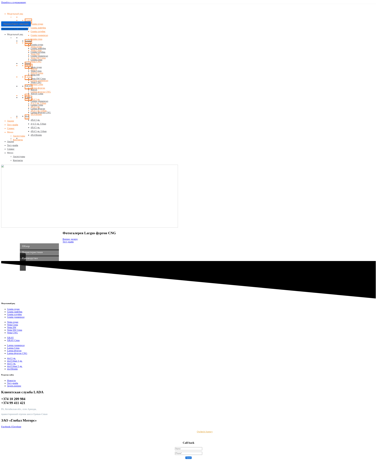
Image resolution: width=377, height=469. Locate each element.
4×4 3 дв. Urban (38, 124)
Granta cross (36, 39)
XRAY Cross (37, 93)
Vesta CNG (36, 61)
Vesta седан (36, 67)
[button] (70, 239)
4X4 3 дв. (35, 120)
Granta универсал (39, 35)
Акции (10, 121)
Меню (10, 132)
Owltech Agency (205, 431)
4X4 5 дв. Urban (39, 131)
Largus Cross (37, 84)
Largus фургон (38, 88)
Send (188, 458)
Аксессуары (19, 136)
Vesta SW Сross (38, 78)
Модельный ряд (15, 34)
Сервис (10, 128)
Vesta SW (35, 75)
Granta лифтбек (38, 28)
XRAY (34, 90)
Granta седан (37, 44)
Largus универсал (39, 101)
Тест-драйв (12, 124)
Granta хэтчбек (38, 31)
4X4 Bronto (36, 114)
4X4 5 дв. (35, 127)
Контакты (18, 139)
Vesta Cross (36, 71)
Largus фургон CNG (41, 112)
